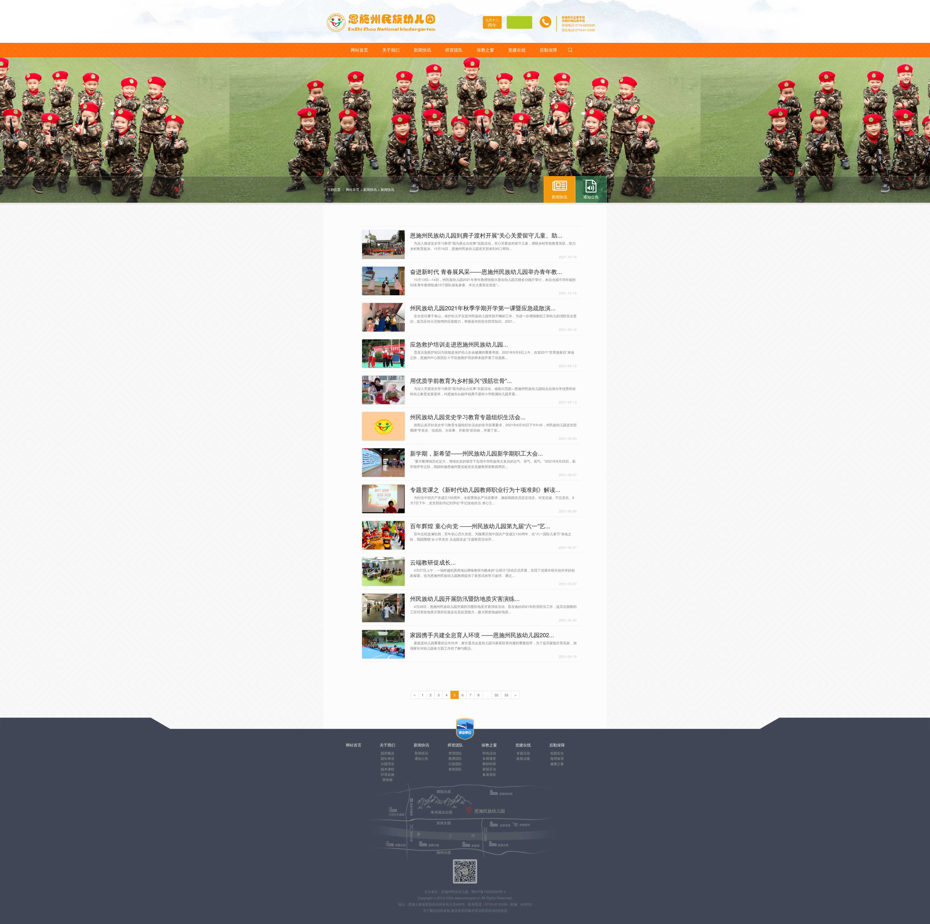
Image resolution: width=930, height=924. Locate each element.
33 (506, 694)
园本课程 (387, 769)
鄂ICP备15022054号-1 (488, 891)
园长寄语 (387, 758)
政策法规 (523, 758)
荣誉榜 (387, 779)
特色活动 (489, 753)
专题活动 (523, 753)
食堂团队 (455, 769)
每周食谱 (557, 758)
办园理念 (387, 763)
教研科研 (489, 763)
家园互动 (489, 769)
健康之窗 (557, 763)
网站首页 (352, 189)
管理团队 (455, 753)
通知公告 (421, 758)
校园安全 (557, 753)
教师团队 (455, 758)
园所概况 (387, 753)
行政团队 (455, 763)
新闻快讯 (370, 189)
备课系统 (489, 774)
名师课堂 (489, 758)
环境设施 (387, 774)
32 (496, 694)
